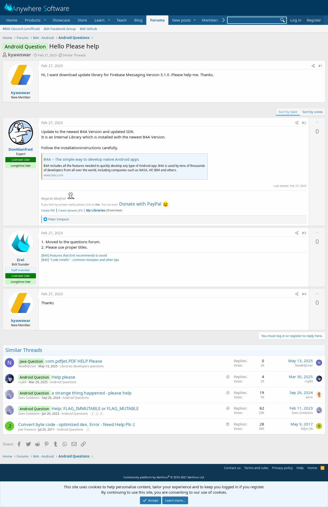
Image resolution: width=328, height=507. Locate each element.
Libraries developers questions (82, 366)
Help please (63, 377)
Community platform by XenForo (164, 477)
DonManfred (20, 149)
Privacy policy (282, 467)
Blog (138, 20)
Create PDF (48, 210)
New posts (181, 20)
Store (82, 20)
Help (300, 467)
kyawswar (19, 55)
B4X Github (88, 28)
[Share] (313, 66)
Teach (122, 20)
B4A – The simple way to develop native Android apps (91, 159)
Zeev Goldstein (28, 398)
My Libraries (95, 210)
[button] (35, 20)
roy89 (22, 382)
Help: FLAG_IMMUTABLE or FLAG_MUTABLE (95, 408)
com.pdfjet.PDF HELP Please (73, 361)
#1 (320, 65)
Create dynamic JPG (69, 210)
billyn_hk (307, 429)
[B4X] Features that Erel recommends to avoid (74, 255)
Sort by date (288, 111)
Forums (157, 20)
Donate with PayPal (140, 204)
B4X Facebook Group (60, 28)
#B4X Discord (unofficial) (21, 28)
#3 (304, 232)
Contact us (232, 467)
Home (11, 20)
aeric (309, 397)
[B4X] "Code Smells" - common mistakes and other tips (80, 260)
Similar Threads (74, 55)
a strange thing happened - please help (91, 393)
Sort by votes (312, 111)
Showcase (61, 20)
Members (210, 20)
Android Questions (63, 382)
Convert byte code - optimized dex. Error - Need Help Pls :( (76, 424)
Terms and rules (256, 467)
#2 (304, 122)
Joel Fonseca (27, 429)
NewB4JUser (27, 366)
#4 (304, 293)
